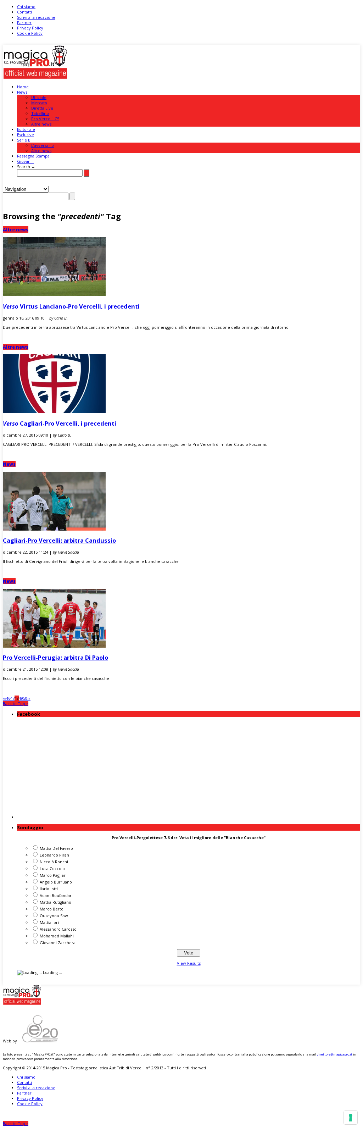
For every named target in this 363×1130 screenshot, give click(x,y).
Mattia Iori (49, 922)
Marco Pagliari (53, 875)
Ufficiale (38, 97)
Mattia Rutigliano (55, 902)
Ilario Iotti (49, 888)
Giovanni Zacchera (58, 942)
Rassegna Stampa (33, 156)
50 (25, 698)
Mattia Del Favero (56, 848)
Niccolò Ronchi (54, 861)
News (22, 92)
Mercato (39, 102)
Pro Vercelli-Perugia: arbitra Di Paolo (55, 657)
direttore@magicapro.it (334, 1054)
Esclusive (25, 134)
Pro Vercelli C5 (45, 118)
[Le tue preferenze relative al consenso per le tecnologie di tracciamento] (350, 1117)
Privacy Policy (30, 28)
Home (23, 86)
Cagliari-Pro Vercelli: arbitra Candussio (59, 540)
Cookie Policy (30, 33)
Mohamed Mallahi (57, 935)
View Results (189, 963)
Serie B (23, 140)
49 (21, 698)
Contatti (24, 12)
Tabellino (40, 113)
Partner (24, 22)
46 (8, 698)
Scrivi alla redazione (36, 17)
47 (12, 698)
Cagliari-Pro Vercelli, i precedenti (59, 423)
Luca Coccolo (52, 868)
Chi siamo (26, 6)
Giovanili (25, 161)
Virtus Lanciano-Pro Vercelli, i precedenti (71, 306)
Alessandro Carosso (58, 929)
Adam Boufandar (56, 895)
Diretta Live (42, 108)
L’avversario (42, 145)
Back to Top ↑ (15, 703)
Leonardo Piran (54, 855)
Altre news (41, 124)
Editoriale (26, 129)
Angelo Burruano (56, 882)
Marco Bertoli (53, 909)
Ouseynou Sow (54, 915)
